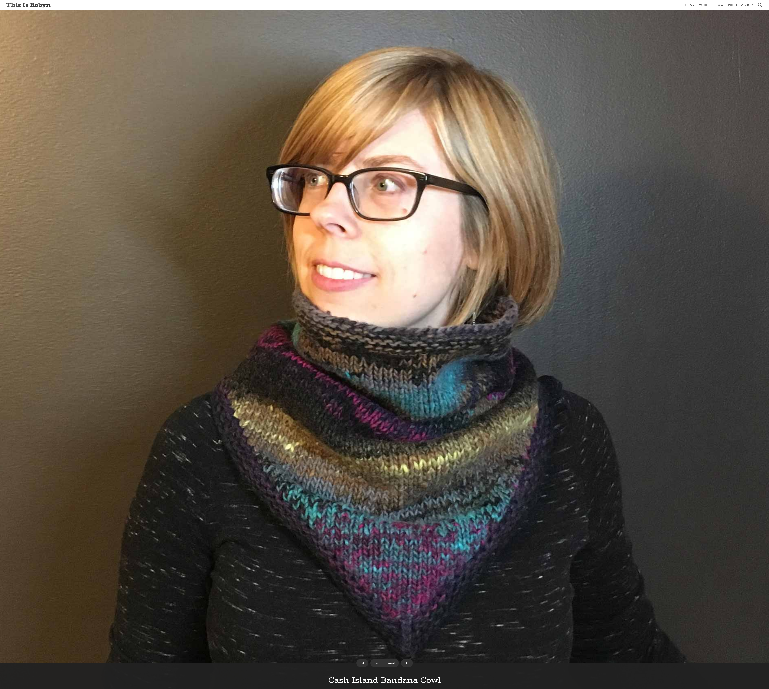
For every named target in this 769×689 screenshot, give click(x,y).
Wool (704, 5)
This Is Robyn (28, 5)
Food (732, 5)
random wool (384, 663)
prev (362, 663)
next (407, 663)
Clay (690, 5)
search (760, 5)
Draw (718, 5)
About (747, 5)
